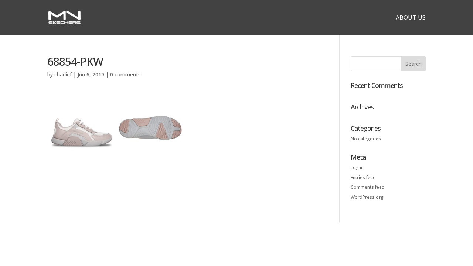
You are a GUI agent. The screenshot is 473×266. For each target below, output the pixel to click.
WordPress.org (367, 197)
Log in (357, 167)
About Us (411, 18)
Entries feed (363, 177)
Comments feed (368, 187)
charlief (63, 74)
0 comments (125, 74)
